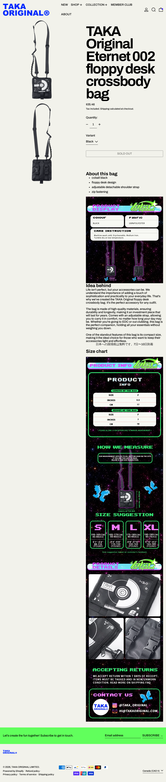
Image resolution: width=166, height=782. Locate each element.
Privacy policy (10, 774)
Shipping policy (46, 774)
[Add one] (99, 124)
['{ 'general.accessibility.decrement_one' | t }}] (87, 124)
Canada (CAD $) (151, 770)
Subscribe (151, 735)
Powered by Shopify (13, 771)
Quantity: (92, 117)
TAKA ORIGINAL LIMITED (25, 767)
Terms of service (27, 774)
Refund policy (33, 771)
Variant (90, 135)
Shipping (104, 108)
